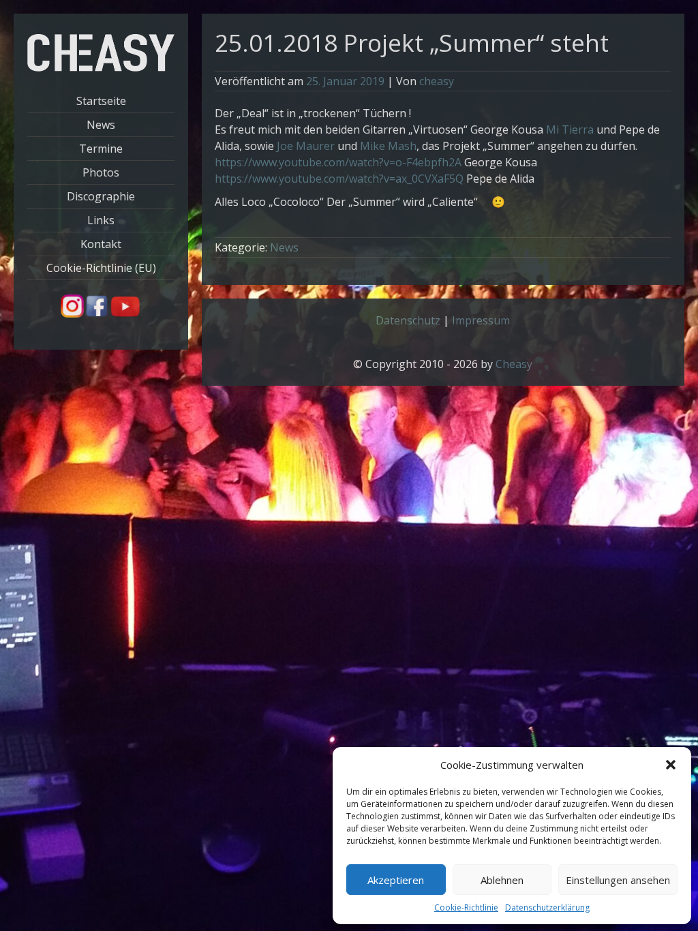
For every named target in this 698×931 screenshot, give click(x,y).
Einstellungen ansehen (618, 880)
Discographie (101, 196)
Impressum (481, 320)
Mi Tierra (570, 129)
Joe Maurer (306, 145)
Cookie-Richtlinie (466, 907)
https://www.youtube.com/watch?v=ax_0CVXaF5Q (339, 178)
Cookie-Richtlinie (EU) (101, 267)
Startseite (101, 100)
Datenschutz (408, 320)
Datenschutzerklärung (547, 907)
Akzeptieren (395, 880)
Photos (100, 172)
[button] (671, 765)
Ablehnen (502, 880)
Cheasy (514, 363)
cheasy (436, 81)
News (101, 124)
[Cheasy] (100, 67)
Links (101, 220)
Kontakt (100, 243)
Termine (101, 148)
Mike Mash (388, 145)
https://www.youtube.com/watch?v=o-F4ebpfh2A (338, 162)
